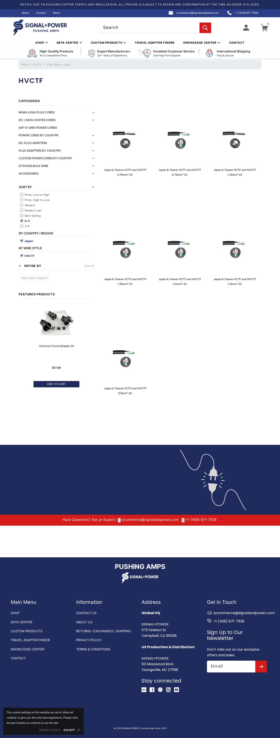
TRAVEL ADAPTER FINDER (30, 640)
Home (24, 64)
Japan (28, 241)
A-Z (27, 221)
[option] (56, 343)
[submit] (261, 666)
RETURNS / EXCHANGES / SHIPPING (103, 631)
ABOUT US (84, 622)
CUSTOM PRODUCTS (26, 631)
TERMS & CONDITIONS (93, 649)
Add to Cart (56, 384)
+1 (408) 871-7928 (201, 519)
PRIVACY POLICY (89, 640)
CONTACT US (86, 613)
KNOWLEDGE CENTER (27, 649)
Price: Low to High (36, 194)
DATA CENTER (21, 622)
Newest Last (33, 210)
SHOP (15, 613)
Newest (29, 205)
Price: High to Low (36, 200)
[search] (205, 28)
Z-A (27, 226)
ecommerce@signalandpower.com (150, 519)
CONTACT (18, 658)
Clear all (89, 265)
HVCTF (37, 64)
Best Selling (32, 215)
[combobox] (155, 28)
